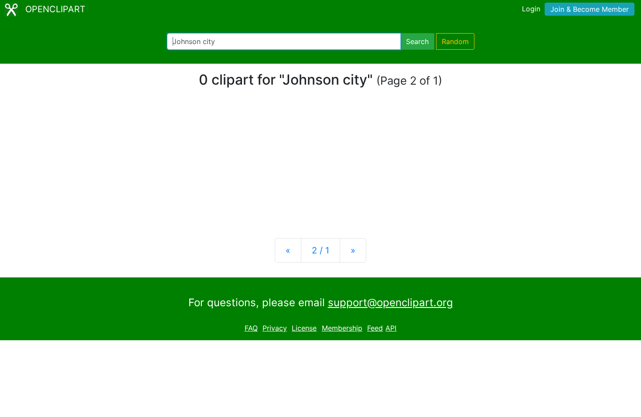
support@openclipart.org (390, 302)
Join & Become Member (589, 9)
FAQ (251, 328)
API (390, 328)
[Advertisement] (320, 163)
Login (531, 8)
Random (455, 41)
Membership (342, 328)
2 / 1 (320, 250)
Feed (375, 328)
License (304, 328)
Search (417, 41)
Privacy (275, 328)
